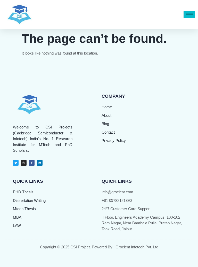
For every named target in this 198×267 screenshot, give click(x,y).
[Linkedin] (40, 163)
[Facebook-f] (32, 163)
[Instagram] (24, 163)
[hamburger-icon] (189, 14)
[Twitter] (16, 163)
